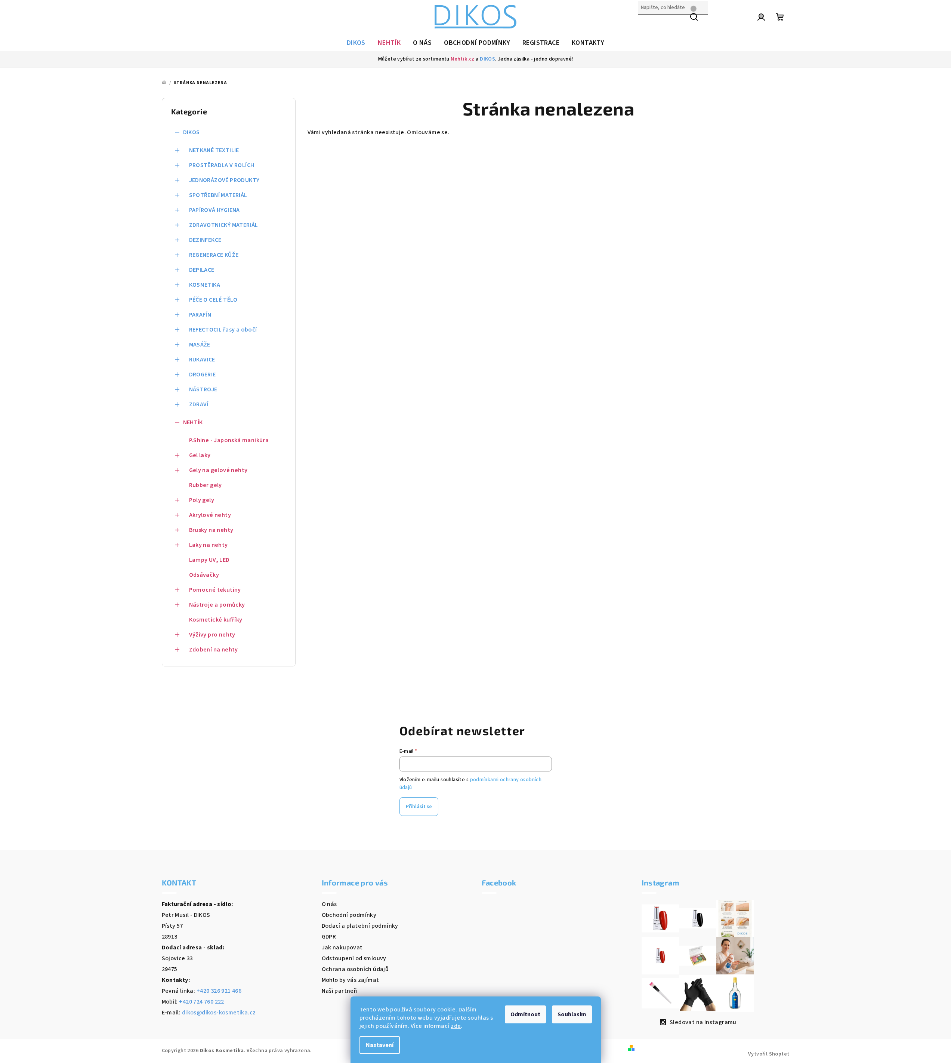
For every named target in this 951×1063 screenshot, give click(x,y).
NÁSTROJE (203, 389)
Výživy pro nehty (212, 635)
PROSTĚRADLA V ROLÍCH (221, 165)
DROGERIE (202, 374)
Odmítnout (525, 1014)
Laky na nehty (208, 545)
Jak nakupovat (342, 947)
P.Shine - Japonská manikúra (229, 440)
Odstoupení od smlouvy (354, 958)
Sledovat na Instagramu (703, 1022)
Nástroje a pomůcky (217, 605)
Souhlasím (572, 1014)
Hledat (647, 24)
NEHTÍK (193, 422)
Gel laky (200, 455)
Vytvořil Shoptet (768, 1054)
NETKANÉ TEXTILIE (214, 150)
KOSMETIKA (204, 285)
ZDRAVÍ (199, 404)
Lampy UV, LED (209, 560)
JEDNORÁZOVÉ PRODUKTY (224, 180)
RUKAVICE (202, 359)
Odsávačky (204, 575)
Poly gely (201, 500)
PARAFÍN (200, 315)
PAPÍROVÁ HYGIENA (214, 210)
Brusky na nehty (211, 530)
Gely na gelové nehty (218, 470)
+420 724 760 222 (201, 1002)
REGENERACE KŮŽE (214, 255)
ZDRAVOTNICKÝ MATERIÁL (223, 225)
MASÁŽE (199, 345)
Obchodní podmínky (349, 915)
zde (456, 1026)
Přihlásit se (419, 806)
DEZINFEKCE (205, 240)
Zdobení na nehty (213, 649)
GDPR (329, 937)
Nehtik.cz (463, 59)
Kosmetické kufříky (216, 620)
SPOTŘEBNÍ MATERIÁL (218, 195)
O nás (329, 904)
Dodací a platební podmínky (360, 926)
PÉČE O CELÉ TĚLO (213, 300)
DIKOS (487, 59)
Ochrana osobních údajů (355, 969)
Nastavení (379, 1045)
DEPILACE (201, 270)
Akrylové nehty (210, 515)
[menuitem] (356, 43)
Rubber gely (205, 485)
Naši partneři (340, 991)
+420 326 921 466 (219, 991)
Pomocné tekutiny (215, 590)
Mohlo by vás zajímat (350, 980)
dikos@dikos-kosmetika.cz (219, 1012)
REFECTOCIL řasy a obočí (223, 330)
